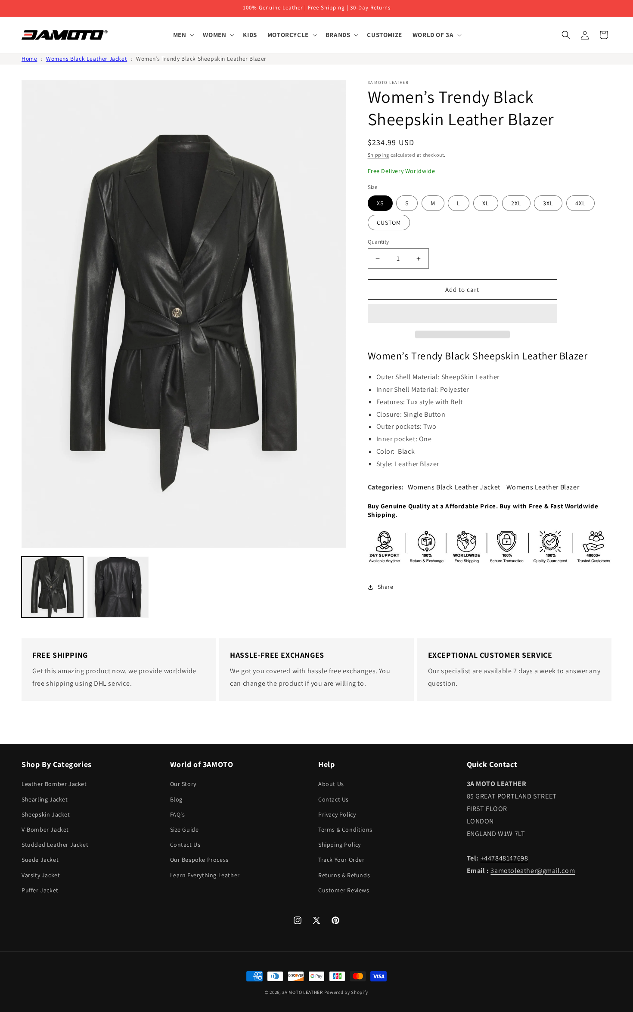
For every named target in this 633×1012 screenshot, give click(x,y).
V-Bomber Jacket (45, 829)
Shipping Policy (339, 844)
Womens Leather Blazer (543, 487)
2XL (516, 203)
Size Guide (184, 829)
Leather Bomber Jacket (54, 784)
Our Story (183, 784)
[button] (462, 314)
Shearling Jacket (45, 799)
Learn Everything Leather (205, 875)
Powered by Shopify (346, 992)
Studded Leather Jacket (55, 844)
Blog (176, 799)
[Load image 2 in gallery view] (118, 587)
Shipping (379, 155)
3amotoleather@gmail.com (532, 870)
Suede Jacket (40, 859)
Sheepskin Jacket (46, 814)
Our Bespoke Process (199, 859)
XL (485, 203)
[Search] (565, 34)
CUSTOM (389, 222)
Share (386, 587)
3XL (548, 203)
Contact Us (185, 844)
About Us (331, 784)
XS (380, 203)
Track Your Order (341, 859)
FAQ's (177, 814)
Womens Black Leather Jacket (86, 58)
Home (29, 58)
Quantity (378, 241)
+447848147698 (504, 858)
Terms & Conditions (345, 829)
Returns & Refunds (344, 875)
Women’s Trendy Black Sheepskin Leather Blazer (201, 58)
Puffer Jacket (40, 890)
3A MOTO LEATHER (302, 992)
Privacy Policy (337, 814)
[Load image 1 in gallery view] (52, 587)
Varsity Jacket (41, 875)
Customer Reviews (343, 890)
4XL (580, 203)
